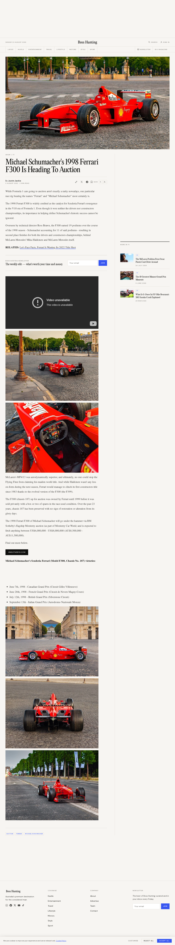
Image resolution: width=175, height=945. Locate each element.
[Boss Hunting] (87, 42)
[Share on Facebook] (87, 182)
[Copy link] (76, 182)
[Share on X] (81, 182)
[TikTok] (23, 905)
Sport (92, 49)
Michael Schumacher (34, 834)
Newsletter (145, 49)
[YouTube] (19, 905)
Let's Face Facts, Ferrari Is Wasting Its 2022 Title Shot (48, 247)
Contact (94, 911)
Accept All (164, 941)
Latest (10, 49)
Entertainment (35, 49)
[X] (15, 905)
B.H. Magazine (161, 49)
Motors (72, 49)
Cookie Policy (61, 941)
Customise (133, 941)
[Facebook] (11, 905)
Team (92, 906)
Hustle (21, 49)
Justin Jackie (14, 181)
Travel (49, 49)
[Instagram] (6, 905)
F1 (13, 155)
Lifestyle (61, 49)
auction (9, 834)
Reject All (149, 941)
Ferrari (19, 834)
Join (103, 263)
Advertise (94, 901)
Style (83, 49)
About (93, 896)
